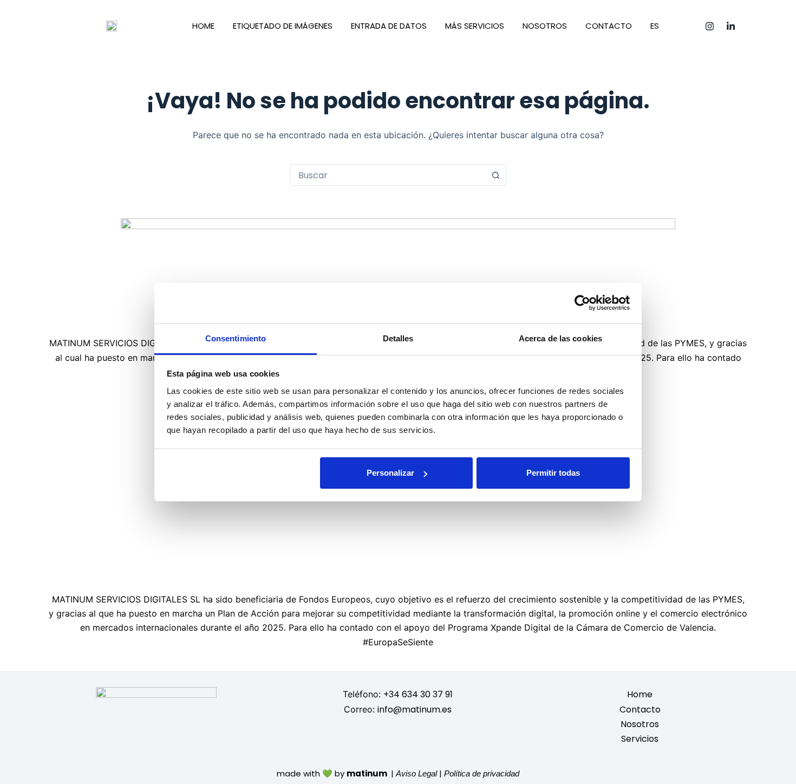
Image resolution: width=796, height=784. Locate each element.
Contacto (608, 25)
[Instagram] (710, 26)
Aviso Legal (416, 773)
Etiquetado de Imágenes (282, 25)
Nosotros (545, 25)
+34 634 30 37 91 (418, 694)
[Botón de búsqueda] (495, 175)
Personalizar (390, 472)
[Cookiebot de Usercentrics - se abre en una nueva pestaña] (582, 303)
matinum (368, 773)
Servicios (639, 739)
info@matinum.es (414, 709)
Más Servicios (474, 25)
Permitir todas (553, 472)
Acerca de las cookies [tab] (560, 338)
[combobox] (387, 175)
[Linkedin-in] (731, 26)
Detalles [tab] (398, 338)
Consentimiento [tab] (235, 338)
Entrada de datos (389, 25)
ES (654, 25)
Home (203, 25)
